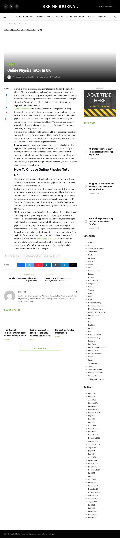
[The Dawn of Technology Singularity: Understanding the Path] (15, 320)
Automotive (92, 252)
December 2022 (93, 489)
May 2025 (91, 422)
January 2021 (92, 517)
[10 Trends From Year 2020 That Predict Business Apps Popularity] (100, 137)
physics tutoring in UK (52, 256)
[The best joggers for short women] (66, 320)
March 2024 (92, 460)
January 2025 (92, 431)
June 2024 (91, 454)
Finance (91, 277)
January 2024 (92, 467)
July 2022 (91, 505)
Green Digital (50, 534)
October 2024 (93, 441)
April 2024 (92, 457)
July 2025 (91, 416)
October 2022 (93, 495)
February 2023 (93, 486)
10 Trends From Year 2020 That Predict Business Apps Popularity (101, 152)
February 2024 (93, 463)
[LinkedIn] (6, 107)
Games (90, 287)
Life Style (91, 325)
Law (89, 318)
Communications (94, 271)
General (11, 64)
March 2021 (92, 511)
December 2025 (93, 409)
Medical (91, 328)
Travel (90, 366)
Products (91, 341)
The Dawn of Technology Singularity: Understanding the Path (15, 333)
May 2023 (91, 476)
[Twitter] (6, 101)
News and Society (94, 334)
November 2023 (94, 470)
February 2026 (93, 403)
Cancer (90, 261)
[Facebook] (6, 95)
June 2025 (91, 419)
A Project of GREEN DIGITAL (106, 6)
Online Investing (94, 338)
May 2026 (91, 396)
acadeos (18, 77)
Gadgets (91, 283)
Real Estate (92, 344)
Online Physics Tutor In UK (32, 256)
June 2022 (91, 508)
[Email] (6, 119)
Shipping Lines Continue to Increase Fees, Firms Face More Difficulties (101, 186)
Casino (90, 264)
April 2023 (92, 479)
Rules (91, 17)
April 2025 (92, 425)
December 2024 (93, 435)
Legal (90, 322)
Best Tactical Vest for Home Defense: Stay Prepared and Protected (41, 333)
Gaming (91, 290)
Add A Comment (40, 348)
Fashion (39, 17)
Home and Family (94, 303)
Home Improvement (95, 309)
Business (27, 17)
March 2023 (92, 482)
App (90, 245)
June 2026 (91, 393)
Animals (91, 242)
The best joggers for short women (64, 331)
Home (18, 17)
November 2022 (94, 492)
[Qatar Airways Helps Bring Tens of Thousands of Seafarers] (100, 206)
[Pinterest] (6, 113)
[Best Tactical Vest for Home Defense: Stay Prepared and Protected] (41, 320)
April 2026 (92, 400)
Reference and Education (97, 347)
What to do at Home (95, 373)
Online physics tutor (23, 108)
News (90, 331)
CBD (90, 267)
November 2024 (94, 438)
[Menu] (5, 16)
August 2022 (92, 502)
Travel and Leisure (95, 369)
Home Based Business (96, 306)
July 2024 (91, 451)
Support (102, 17)
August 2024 (92, 447)
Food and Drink (93, 280)
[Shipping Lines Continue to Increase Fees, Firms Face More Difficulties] (100, 171)
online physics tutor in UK (48, 238)
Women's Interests (95, 376)
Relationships (93, 350)
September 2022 (94, 498)
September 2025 (94, 412)
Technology (71, 17)
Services (91, 357)
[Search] (115, 16)
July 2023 (91, 473)
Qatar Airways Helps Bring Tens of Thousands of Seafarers (101, 221)
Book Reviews (93, 255)
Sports (50, 17)
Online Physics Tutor (12, 256)
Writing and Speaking (96, 379)
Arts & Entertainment (96, 248)
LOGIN (81, 17)
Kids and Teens (93, 315)
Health (59, 17)
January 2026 (92, 406)
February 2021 (93, 514)
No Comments (44, 77)
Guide (90, 296)
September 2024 (94, 444)
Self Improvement (95, 353)
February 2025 (93, 428)
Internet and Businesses (97, 312)
